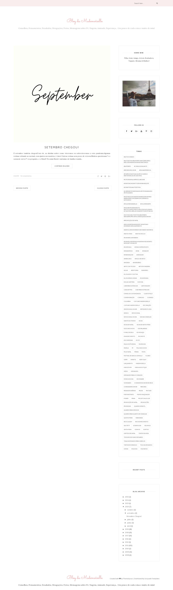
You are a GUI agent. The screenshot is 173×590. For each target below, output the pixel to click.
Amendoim (140, 255)
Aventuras (134, 270)
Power (126, 398)
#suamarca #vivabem (131, 237)
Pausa (141, 390)
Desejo (126, 313)
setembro (131, 513)
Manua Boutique (141, 367)
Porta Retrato (129, 394)
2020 (127, 507)
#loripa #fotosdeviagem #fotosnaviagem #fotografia (138, 192)
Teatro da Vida (144, 433)
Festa (143, 352)
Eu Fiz (138, 340)
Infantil (133, 359)
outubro (130, 510)
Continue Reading (61, 166)
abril (129, 526)
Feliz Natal (127, 352)
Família (126, 348)
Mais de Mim (128, 367)
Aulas (126, 270)
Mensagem (134, 371)
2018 (127, 532)
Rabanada (139, 418)
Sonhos (137, 429)
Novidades (127, 383)
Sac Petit (127, 425)
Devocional (136, 313)
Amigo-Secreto (140, 258)
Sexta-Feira (127, 429)
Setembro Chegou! (61, 147)
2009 (127, 552)
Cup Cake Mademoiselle (142, 301)
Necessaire (140, 379)
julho (129, 519)
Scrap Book (137, 425)
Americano (127, 258)
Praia (133, 398)
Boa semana (144, 278)
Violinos (134, 449)
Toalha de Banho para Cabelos (134, 441)
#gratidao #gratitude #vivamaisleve (136, 183)
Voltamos (144, 449)
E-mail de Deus (128, 332)
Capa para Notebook (131, 286)
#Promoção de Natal (131, 220)
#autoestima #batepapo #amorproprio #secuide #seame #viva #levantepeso (137, 161)
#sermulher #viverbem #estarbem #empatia (138, 230)
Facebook (142, 344)
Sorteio (146, 429)
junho (129, 523)
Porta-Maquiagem (143, 394)
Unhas (126, 449)
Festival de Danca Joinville (133, 355)
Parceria (143, 386)
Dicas (141, 321)
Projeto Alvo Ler (144, 398)
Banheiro (144, 270)
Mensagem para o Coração (133, 375)
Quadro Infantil (139, 406)
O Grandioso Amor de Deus (143, 383)
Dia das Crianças (145, 317)
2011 (126, 545)
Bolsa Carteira (129, 282)
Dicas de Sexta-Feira (143, 324)
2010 (127, 549)
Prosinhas (127, 406)
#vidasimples (128, 251)
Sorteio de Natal (129, 433)
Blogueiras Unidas (130, 278)
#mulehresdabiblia (130, 204)
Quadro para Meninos (131, 410)
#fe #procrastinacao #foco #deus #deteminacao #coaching (135, 174)
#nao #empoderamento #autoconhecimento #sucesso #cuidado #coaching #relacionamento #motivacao (138, 209)
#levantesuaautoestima (132, 187)
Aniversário (137, 262)
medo (126, 371)
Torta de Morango (130, 445)
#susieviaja (127, 247)
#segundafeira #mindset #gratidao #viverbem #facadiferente (136, 225)
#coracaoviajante (140, 166)
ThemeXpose (128, 579)
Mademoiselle (141, 363)
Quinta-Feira (128, 418)
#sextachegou (140, 233)
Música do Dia (128, 379)
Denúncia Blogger (130, 309)
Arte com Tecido (129, 266)
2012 (127, 542)
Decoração (147, 305)
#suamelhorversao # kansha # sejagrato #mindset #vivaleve (138, 242)
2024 (127, 500)
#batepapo (127, 166)
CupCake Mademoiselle (132, 305)
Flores (148, 355)
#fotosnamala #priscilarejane (134, 179)
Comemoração (129, 297)
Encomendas (128, 340)
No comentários (25, 176)
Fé (132, 348)
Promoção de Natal (130, 402)
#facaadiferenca (145, 170)
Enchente (141, 336)
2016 (127, 539)
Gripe (125, 359)
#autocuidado (129, 157)
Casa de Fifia (128, 289)
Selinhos (147, 425)
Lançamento (128, 363)
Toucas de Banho (146, 445)
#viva (137, 251)
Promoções (145, 402)
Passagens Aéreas (130, 390)
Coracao (141, 297)
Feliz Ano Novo (141, 348)
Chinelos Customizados (132, 293)
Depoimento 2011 (146, 309)
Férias (136, 352)
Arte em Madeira (144, 266)
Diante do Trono (130, 321)
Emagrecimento (129, 336)
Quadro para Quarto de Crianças (135, 414)
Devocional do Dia (130, 317)
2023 (127, 503)
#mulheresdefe (145, 204)
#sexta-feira (128, 233)
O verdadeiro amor (130, 386)
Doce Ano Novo (129, 328)
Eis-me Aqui (140, 332)
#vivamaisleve (128, 255)
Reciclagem (128, 421)
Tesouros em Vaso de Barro (133, 437)
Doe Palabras (142, 328)
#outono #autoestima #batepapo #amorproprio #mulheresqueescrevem (137, 215)
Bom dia (140, 282)
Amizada (127, 262)
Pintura (148, 390)
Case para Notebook (142, 289)
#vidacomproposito (142, 247)
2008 (127, 555)
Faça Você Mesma (130, 344)
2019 (127, 529)
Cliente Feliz (148, 293)
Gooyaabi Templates (152, 579)
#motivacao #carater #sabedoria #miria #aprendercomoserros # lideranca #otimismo (137, 198)
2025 (127, 497)
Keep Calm (142, 359)
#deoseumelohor (130, 170)
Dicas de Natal (129, 324)
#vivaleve (145, 251)
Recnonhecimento (141, 421)
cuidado (150, 297)
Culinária (127, 301)
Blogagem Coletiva (131, 274)
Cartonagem (145, 286)
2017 (127, 536)
